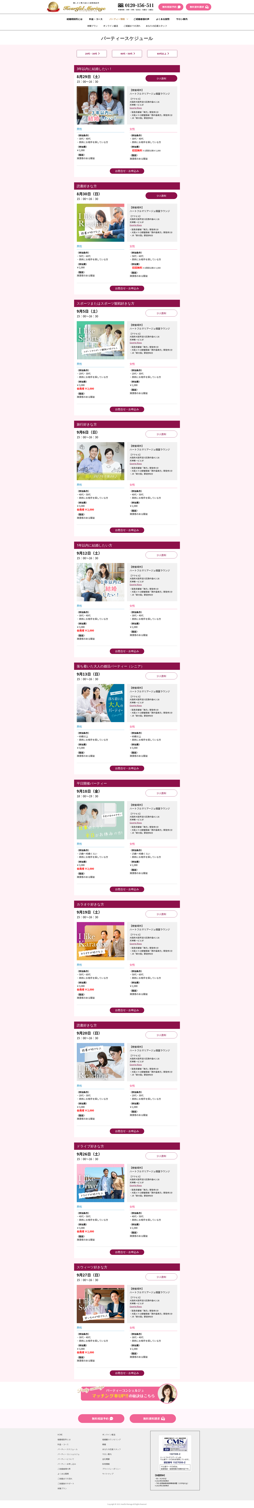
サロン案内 (181, 19)
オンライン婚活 (110, 25)
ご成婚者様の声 (141, 19)
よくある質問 (162, 19)
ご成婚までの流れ (131, 25)
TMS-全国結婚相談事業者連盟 (166, 1483)
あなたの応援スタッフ (156, 25)
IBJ (157, 1478)
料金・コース (96, 19)
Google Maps (136, 107)
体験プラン (92, 25)
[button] (127, 19)
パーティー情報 (117, 19)
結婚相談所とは (74, 19)
